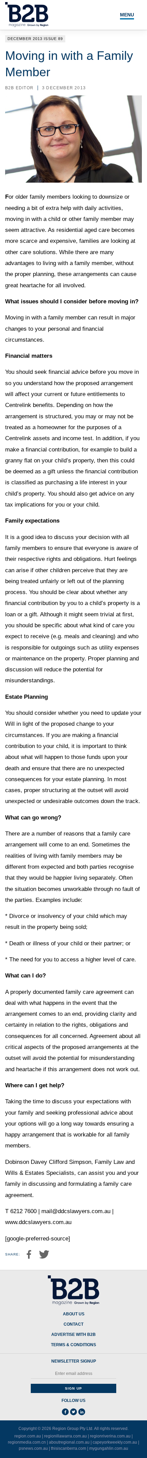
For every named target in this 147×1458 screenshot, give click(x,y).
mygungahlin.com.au (108, 1448)
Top (134, 1449)
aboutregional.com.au (69, 1442)
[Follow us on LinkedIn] (81, 1411)
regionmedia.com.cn (27, 1442)
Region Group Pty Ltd (72, 1428)
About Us (73, 1314)
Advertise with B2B (73, 1334)
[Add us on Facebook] (65, 1411)
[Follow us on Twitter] (73, 1411)
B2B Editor (19, 88)
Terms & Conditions (73, 1345)
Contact (73, 1324)
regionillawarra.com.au (65, 1436)
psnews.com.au (33, 1448)
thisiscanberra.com (68, 1448)
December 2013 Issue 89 (35, 39)
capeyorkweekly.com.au (115, 1442)
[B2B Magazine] (73, 1290)
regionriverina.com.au (110, 1436)
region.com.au (27, 1436)
